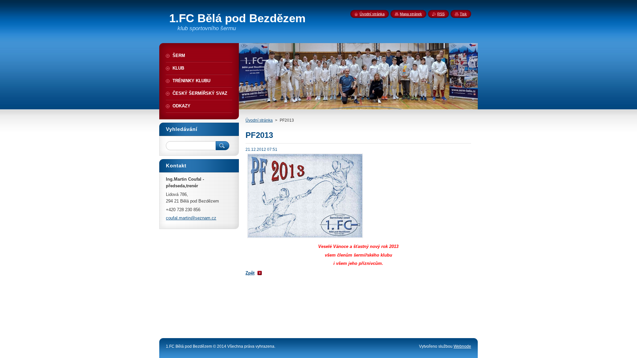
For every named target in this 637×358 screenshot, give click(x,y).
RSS (441, 14)
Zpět (250, 272)
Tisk (463, 14)
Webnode (462, 346)
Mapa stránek (411, 14)
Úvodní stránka (259, 120)
